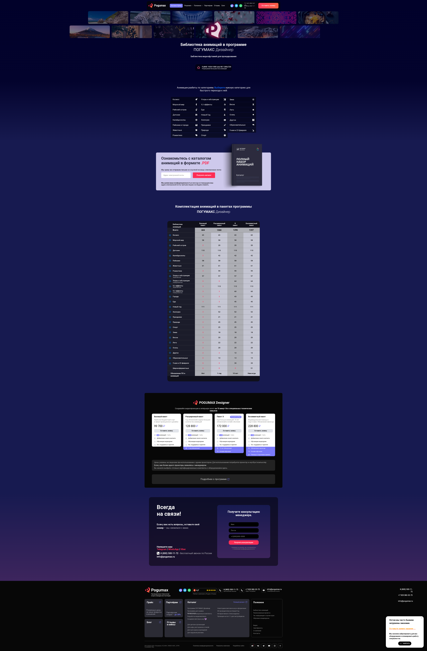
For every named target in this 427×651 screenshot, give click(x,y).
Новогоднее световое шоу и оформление (231, 608)
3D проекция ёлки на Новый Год (228, 611)
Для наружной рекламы (195, 632)
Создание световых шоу (195, 619)
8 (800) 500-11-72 (186, 553)
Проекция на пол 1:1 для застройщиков (230, 616)
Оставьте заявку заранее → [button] (402, 628)
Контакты (256, 633)
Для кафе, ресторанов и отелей (198, 627)
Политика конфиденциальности (203, 646)
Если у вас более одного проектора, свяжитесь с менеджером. (180, 465)
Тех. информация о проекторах (263, 615)
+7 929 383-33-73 (405, 595)
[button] (268, 5)
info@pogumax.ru (166, 556)
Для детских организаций (196, 624)
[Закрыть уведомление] (422, 618)
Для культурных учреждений (197, 630)
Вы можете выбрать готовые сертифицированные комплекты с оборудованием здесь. (191, 468)
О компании (257, 631)
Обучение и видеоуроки (261, 618)
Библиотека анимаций (260, 610)
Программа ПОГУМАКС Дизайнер (198, 608)
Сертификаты (258, 628)
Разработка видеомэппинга (196, 616)
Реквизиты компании (223, 646)
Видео (255, 625)
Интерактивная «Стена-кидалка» (228, 613)
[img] (236, 5)
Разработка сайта (238, 646)
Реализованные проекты (261, 613)
